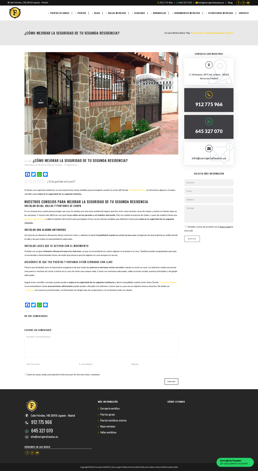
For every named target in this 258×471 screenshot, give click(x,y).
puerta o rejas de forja (34, 219)
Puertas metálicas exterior (113, 420)
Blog (230, 2)
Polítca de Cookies (147, 467)
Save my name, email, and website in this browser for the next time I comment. (63, 374)
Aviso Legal (225, 226)
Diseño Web (161, 467)
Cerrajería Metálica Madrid (175, 32)
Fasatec (58, 164)
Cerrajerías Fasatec (168, 282)
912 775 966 (166, 2)
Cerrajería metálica (110, 408)
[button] (235, 462)
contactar (29, 290)
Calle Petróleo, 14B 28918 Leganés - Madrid (28, 2)
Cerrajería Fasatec (137, 190)
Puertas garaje (107, 414)
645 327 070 (185, 2)
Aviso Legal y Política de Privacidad (125, 467)
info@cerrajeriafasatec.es (211, 2)
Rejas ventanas (107, 426)
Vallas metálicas (108, 432)
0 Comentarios (70, 164)
